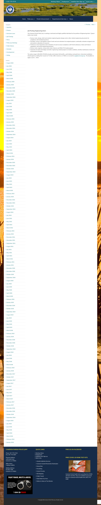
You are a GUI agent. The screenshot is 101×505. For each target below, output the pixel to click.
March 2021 (10, 259)
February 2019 (10, 333)
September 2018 (11, 349)
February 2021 (10, 262)
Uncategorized (10, 52)
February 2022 (10, 231)
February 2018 (10, 367)
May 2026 (9, 72)
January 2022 (10, 234)
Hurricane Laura (11, 33)
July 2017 (9, 386)
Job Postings (10, 36)
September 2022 (11, 209)
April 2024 (9, 150)
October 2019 (10, 308)
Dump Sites (40, 466)
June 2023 (9, 181)
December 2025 (11, 88)
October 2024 (10, 131)
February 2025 (10, 119)
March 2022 (10, 227)
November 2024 (11, 128)
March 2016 (10, 436)
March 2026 (10, 78)
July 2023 (9, 178)
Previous (88, 24)
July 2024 (9, 140)
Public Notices (10, 46)
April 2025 (9, 112)
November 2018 (11, 343)
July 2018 (9, 355)
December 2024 (11, 125)
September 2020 (11, 277)
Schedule (9, 49)
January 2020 (10, 302)
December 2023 (11, 162)
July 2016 (9, 423)
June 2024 (9, 143)
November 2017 (11, 374)
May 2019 (9, 324)
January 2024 (10, 159)
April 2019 (9, 327)
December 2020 (11, 268)
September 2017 (11, 380)
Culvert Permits (41, 471)
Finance (9, 30)
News (8, 39)
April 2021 (9, 255)
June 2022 (9, 218)
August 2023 (10, 175)
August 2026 (10, 63)
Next (93, 24)
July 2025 (9, 103)
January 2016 (10, 442)
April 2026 (9, 75)
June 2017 (9, 389)
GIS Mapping (40, 473)
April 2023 (9, 187)
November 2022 (11, 203)
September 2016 (11, 417)
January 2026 (10, 84)
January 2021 (10, 265)
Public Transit (40, 476)
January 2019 (10, 336)
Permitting (39, 468)
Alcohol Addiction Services (43, 461)
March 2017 (10, 398)
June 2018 (9, 358)
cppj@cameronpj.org (79, 55)
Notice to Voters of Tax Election (45, 481)
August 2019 (10, 315)
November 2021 (11, 240)
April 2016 (9, 433)
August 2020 (10, 280)
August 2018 (10, 352)
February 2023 (10, 193)
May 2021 (9, 252)
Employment (39, 454)
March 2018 (10, 364)
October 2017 (10, 377)
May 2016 (9, 430)
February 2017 (10, 402)
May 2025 (9, 109)
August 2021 (10, 246)
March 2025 (10, 116)
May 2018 (9, 361)
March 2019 (10, 330)
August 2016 (10, 420)
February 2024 (10, 156)
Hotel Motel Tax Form (42, 478)
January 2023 (10, 196)
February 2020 (10, 299)
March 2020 (10, 296)
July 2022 (9, 215)
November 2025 (11, 91)
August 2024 (10, 137)
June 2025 (9, 106)
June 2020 (9, 287)
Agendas (9, 27)
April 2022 (9, 224)
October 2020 (10, 274)
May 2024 (9, 147)
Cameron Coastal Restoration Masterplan (47, 463)
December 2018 (11, 339)
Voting (8, 55)
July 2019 (9, 318)
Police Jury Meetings (12, 42)
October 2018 (10, 346)
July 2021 (9, 249)
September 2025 (11, 97)
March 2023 (10, 190)
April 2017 (9, 395)
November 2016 (11, 411)
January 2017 (10, 405)
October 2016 (10, 414)
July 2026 (9, 66)
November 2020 (11, 271)
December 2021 (11, 237)
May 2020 (9, 290)
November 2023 (11, 165)
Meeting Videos (40, 453)
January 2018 (10, 370)
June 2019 (9, 321)
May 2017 (9, 392)
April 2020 (9, 293)
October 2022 (10, 206)
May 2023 (9, 184)
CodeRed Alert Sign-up (42, 456)
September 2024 (11, 134)
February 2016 (10, 439)
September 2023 (11, 171)
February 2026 (10, 81)
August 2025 (10, 100)
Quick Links (39, 458)
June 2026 (9, 69)
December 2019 (11, 305)
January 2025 (10, 122)
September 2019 (11, 311)
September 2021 (11, 243)
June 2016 (9, 426)
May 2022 (9, 221)
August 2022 (10, 212)
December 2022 (11, 199)
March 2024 (10, 153)
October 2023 (10, 168)
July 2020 (9, 283)
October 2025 (10, 94)
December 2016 (11, 408)
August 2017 (10, 383)
